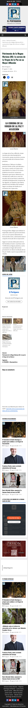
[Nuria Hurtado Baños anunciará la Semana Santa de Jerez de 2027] (14, 480)
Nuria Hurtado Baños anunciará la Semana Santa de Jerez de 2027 (12, 491)
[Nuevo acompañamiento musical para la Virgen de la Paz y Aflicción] (18, 321)
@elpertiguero (8, 568)
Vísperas (20, 687)
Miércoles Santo (18, 691)
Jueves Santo (8, 693)
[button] (2, 35)
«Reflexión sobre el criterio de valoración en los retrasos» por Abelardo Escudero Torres (14, 628)
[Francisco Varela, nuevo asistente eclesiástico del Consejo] (14, 456)
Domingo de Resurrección (13, 697)
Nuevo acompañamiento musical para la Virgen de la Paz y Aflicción (17, 327)
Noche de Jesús (17, 693)
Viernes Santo (9, 695)
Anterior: (14, 355)
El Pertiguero (7, 66)
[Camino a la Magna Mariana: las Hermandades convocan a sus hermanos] (7, 337)
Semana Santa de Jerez (10, 687)
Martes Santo (8, 691)
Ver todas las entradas (14, 301)
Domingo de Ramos (9, 689)
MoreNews (13, 706)
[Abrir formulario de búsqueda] (25, 35)
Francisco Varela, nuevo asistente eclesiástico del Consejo (11, 467)
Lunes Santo (20, 689)
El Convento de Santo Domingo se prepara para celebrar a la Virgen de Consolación (12, 442)
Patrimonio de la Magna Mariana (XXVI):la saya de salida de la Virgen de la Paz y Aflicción (7, 328)
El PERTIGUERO (14, 21)
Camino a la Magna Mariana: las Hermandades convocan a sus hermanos (7, 343)
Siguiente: (10, 361)
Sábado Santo (18, 695)
